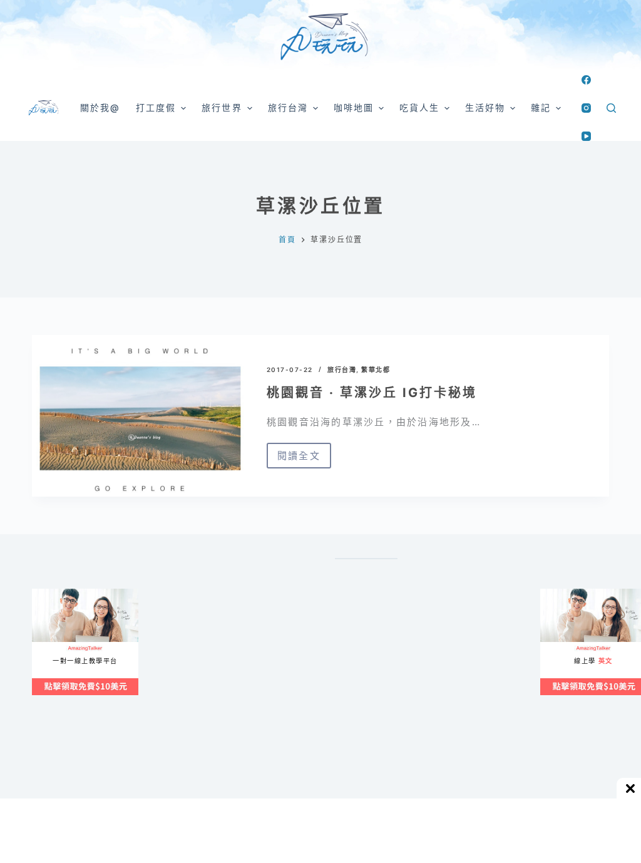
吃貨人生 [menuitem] (419, 107)
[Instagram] (586, 108)
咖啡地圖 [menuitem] (354, 107)
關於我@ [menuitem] (100, 107)
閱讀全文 (298, 459)
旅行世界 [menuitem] (222, 107)
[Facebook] (586, 80)
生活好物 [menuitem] (485, 107)
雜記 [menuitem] (541, 107)
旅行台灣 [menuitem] (288, 107)
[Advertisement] (419, 710)
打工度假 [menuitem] (156, 107)
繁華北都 (375, 369)
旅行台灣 (341, 369)
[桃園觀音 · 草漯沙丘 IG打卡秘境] (140, 416)
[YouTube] (586, 136)
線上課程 (44, 594)
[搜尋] (611, 108)
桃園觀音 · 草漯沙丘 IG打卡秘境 (372, 392)
